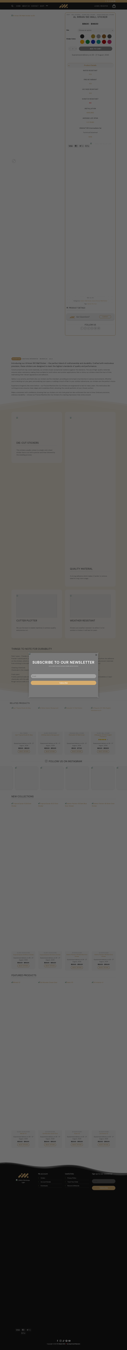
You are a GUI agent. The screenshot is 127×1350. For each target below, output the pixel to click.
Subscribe (63, 683)
